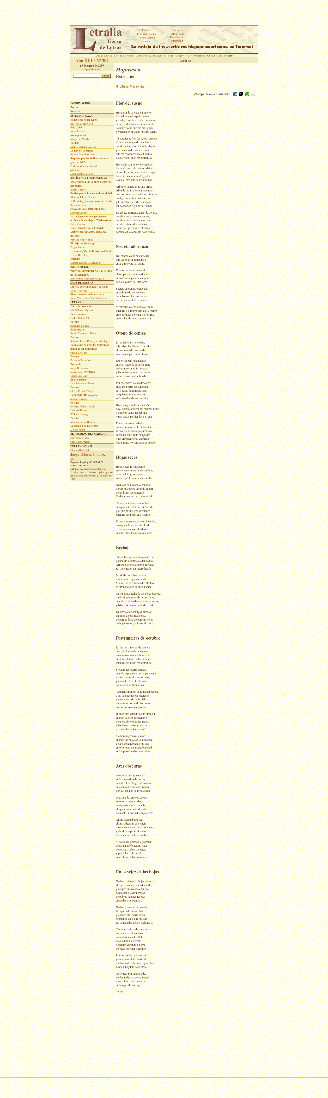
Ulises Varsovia (131, 86)
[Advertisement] (164, 11)
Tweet (119, 992)
